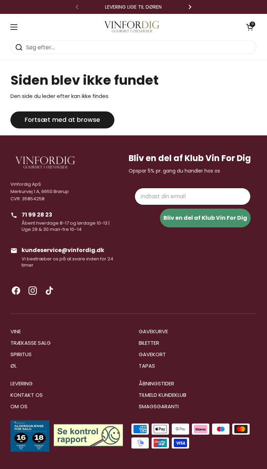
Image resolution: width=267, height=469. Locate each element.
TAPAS (147, 365)
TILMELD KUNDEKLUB (162, 395)
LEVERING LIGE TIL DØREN (133, 7)
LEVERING (21, 383)
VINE (15, 331)
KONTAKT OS (26, 395)
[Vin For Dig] (131, 27)
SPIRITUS (21, 354)
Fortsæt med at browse (62, 119)
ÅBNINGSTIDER (156, 383)
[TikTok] (49, 290)
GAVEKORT (152, 354)
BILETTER (149, 342)
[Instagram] (32, 290)
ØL (13, 365)
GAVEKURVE (153, 331)
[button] (250, 27)
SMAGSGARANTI (159, 406)
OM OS (18, 406)
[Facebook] (16, 290)
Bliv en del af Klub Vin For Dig (205, 218)
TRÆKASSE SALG (30, 342)
